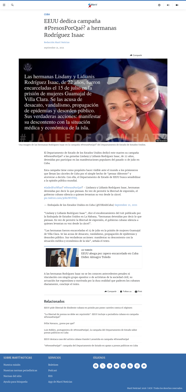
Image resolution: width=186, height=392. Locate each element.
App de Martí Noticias (60, 381)
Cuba (47, 14)
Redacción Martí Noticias (56, 42)
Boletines (53, 364)
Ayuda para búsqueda (15, 381)
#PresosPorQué (73, 187)
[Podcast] (159, 5)
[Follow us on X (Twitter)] (102, 366)
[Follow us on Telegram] (109, 366)
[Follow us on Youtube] (116, 366)
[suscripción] (144, 366)
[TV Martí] (177, 5)
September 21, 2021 (126, 204)
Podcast (52, 370)
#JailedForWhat (53, 187)
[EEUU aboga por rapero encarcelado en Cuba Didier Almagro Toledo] (62, 257)
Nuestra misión (11, 364)
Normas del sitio (12, 376)
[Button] (136, 55)
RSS (50, 376)
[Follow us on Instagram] (123, 366)
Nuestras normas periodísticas (20, 370)
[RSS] (130, 366)
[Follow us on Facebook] (96, 366)
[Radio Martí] (168, 5)
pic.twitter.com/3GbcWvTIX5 (60, 198)
